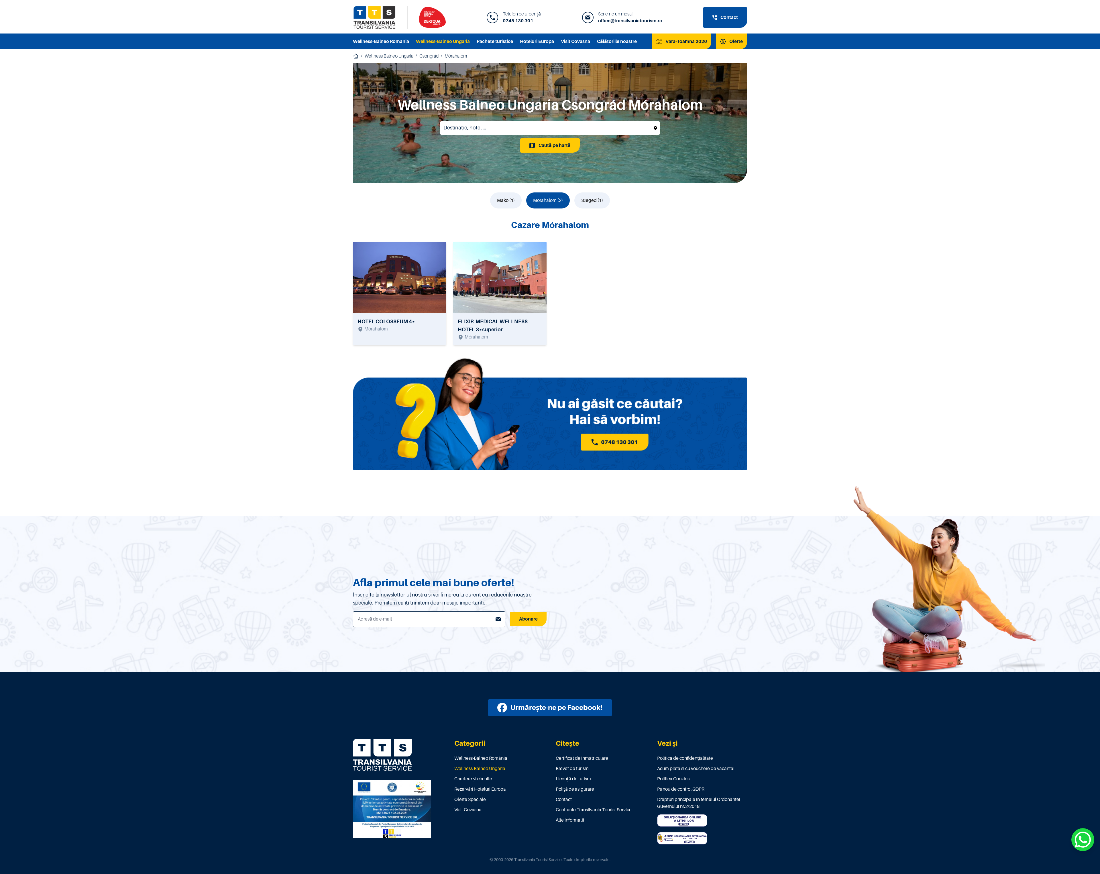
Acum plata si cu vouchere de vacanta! (695, 768)
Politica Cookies (673, 779)
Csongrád (429, 56)
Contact (564, 799)
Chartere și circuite (473, 779)
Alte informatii (570, 820)
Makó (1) (506, 200)
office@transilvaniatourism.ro (630, 20)
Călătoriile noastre (617, 41)
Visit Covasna (575, 41)
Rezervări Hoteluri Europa (480, 789)
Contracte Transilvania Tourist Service (594, 809)
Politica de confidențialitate (685, 758)
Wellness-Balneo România (381, 41)
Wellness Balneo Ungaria (389, 56)
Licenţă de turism (573, 779)
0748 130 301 (518, 20)
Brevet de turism (572, 768)
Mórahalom (456, 56)
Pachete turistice (495, 41)
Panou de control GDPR (680, 789)
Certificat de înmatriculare (582, 758)
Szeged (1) (592, 200)
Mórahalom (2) (548, 200)
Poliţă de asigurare (575, 789)
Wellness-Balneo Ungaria (443, 41)
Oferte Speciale (470, 799)
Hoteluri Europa (537, 41)
